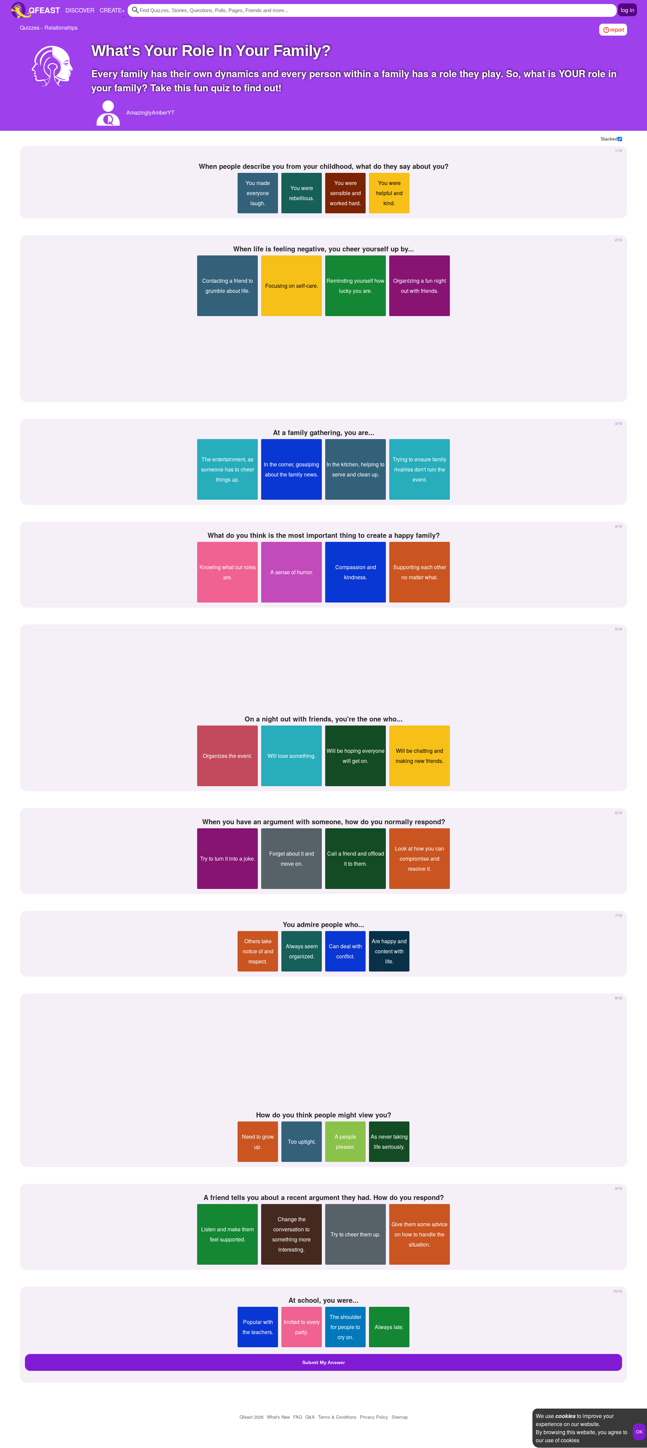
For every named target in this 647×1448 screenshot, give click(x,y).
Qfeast (252, 1417)
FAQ (297, 1417)
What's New (278, 1417)
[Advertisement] (323, 356)
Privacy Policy (374, 1417)
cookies (565, 1416)
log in (627, 9)
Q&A (310, 1417)
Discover (79, 10)
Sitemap (400, 1417)
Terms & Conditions (337, 1417)
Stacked (609, 139)
